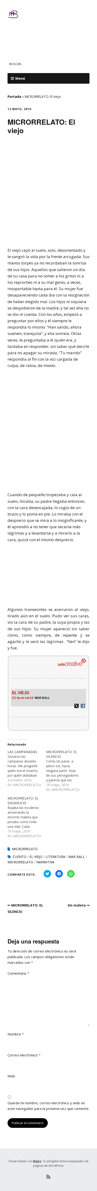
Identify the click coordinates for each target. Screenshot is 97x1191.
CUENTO (19, 856)
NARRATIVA (45, 862)
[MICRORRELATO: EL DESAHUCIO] (27, 817)
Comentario (18, 973)
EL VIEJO (35, 856)
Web (11, 1076)
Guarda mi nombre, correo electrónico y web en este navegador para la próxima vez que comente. (48, 1105)
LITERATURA (55, 856)
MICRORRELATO (25, 849)
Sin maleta (77, 905)
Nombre (16, 1034)
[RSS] (49, 1177)
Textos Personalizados (42, 34)
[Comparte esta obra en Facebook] (83, 707)
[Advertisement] (48, 193)
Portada (14, 96)
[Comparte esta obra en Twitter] (76, 707)
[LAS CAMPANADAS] (27, 768)
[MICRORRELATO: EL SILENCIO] (65, 771)
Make (37, 1161)
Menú (20, 78)
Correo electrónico (24, 1055)
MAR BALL (42, 698)
